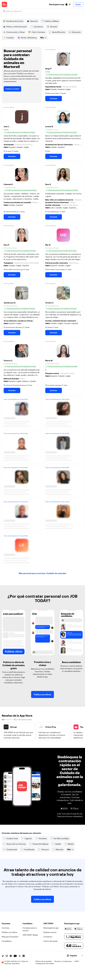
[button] (63, 75)
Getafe (58, 844)
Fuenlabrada (29, 849)
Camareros (38, 27)
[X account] (20, 956)
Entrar (78, 4)
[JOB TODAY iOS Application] (64, 808)
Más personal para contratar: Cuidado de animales (42, 573)
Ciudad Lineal (12, 838)
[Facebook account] (11, 956)
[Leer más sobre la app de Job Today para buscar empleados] (70, 815)
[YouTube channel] (15, 956)
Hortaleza (43, 838)
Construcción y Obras (15, 32)
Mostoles (59, 849)
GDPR (76, 961)
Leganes (28, 838)
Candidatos (7, 941)
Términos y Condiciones (63, 961)
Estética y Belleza (51, 21)
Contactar (53, 98)
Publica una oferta (12, 89)
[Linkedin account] (24, 956)
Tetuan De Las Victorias (16, 844)
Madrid (71, 844)
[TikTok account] (3, 956)
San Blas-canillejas (61, 838)
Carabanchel (11, 849)
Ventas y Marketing (29, 38)
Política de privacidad (43, 961)
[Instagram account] (7, 956)
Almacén (53, 27)
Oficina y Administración (16, 27)
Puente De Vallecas (40, 844)
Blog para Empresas (10, 937)
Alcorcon (45, 849)
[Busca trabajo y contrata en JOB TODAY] (4, 4)
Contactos (47, 937)
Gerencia (34, 21)
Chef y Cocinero (38, 32)
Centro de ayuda (50, 941)
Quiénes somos (49, 932)
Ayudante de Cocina (14, 21)
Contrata (5, 928)
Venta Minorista (58, 32)
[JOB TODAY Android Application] (74, 808)
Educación (76, 32)
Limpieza (10, 38)
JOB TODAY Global (30, 935)
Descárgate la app (50, 928)
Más (42, 38)
